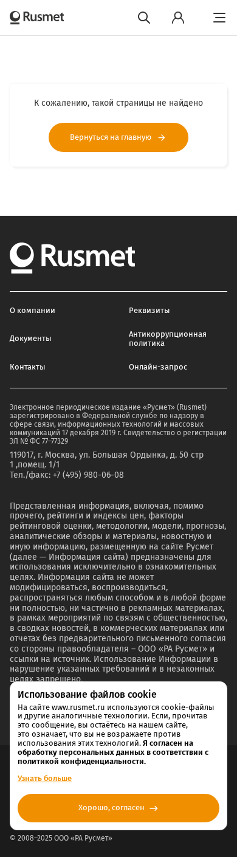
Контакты (28, 366)
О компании (32, 310)
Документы (31, 338)
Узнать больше (45, 778)
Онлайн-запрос (158, 366)
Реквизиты (149, 310)
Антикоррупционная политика (168, 338)
